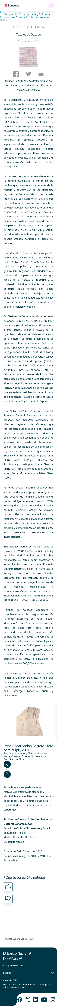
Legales (7, 973)
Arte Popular (27, 17)
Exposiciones (7, 17)
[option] (28, 721)
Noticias (44, 17)
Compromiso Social (15, 14)
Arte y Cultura (39, 14)
